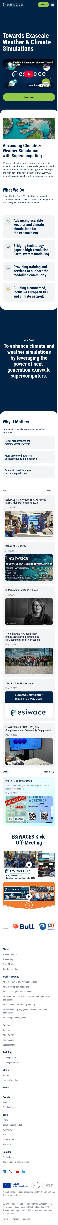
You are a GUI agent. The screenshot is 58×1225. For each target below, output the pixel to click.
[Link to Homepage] (13, 4)
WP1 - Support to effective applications (20, 982)
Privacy (15, 1219)
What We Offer (9, 1035)
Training (7, 1052)
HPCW (5, 1120)
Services (6, 1030)
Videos (6, 1075)
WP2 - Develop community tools (16, 987)
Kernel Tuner (8, 1139)
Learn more (29, 97)
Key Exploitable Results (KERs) (16, 1162)
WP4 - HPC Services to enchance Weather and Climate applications (26, 998)
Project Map (8, 959)
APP (4, 1134)
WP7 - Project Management (15, 1017)
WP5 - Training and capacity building (19, 1004)
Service (7, 1025)
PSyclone (7, 1144)
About (6, 949)
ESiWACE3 (19, 819)
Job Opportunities (10, 969)
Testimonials (8, 1040)
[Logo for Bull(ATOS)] (15, 926)
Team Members (9, 964)
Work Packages (11, 976)
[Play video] (29, 865)
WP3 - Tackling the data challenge (18, 991)
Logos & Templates (11, 1080)
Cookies (26, 1219)
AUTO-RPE (7, 1130)
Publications (8, 1157)
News (6, 1087)
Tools (5, 1114)
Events (6, 1097)
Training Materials (11, 1062)
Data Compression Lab (12, 1125)
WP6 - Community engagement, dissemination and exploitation (25, 1011)
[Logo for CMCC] (42, 926)
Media (6, 1070)
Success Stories (9, 1045)
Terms (5, 1219)
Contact (43, 4)
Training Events (9, 1057)
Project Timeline (10, 954)
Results (7, 1151)
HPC (10, 819)
